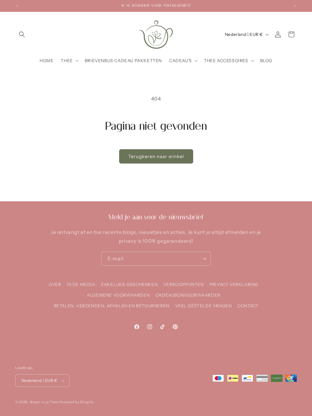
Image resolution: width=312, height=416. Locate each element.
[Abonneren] (204, 259)
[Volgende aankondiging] (294, 6)
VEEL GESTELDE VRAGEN (203, 305)
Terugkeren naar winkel (156, 156)
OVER (55, 284)
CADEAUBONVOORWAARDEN (188, 295)
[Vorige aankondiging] (17, 6)
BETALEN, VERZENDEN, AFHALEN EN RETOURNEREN (111, 305)
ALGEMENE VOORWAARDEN (118, 295)
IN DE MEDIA (81, 284)
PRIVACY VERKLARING (234, 284)
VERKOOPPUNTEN (183, 284)
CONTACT (247, 305)
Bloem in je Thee (44, 402)
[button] (22, 34)
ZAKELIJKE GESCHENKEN (129, 284)
